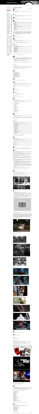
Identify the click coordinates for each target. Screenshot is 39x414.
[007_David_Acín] (13, 95)
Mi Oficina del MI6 (12, 0)
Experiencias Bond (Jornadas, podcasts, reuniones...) (9, 31)
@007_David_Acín (18, 335)
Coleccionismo (8, 25)
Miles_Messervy (16, 17)
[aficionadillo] (13, 150)
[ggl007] (13, 35)
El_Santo (15, 64)
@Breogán (19, 40)
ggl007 (15, 35)
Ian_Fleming (15, 113)
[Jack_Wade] (13, 9)
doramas (15, 70)
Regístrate (15, 412)
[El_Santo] (13, 64)
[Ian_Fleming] (13, 113)
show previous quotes (16, 66)
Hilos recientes (8, 12)
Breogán (15, 20)
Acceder (7, 10)
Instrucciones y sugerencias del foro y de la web (9, 33)
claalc (15, 146)
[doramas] (13, 70)
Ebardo (15, 190)
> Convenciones (8, 29)
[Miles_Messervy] (13, 17)
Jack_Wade (15, 9)
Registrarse (10, 10)
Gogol (15, 334)
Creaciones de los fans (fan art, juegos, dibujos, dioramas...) (9, 27)
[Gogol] (13, 334)
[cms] (13, 14)
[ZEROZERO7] (13, 44)
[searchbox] (30, 5)
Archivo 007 (9, 0)
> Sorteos (8, 30)
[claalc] (13, 92)
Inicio (7, 0)
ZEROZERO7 (15, 44)
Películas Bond (8, 16)
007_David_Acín (16, 95)
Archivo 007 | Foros (12, 2)
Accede (13, 412)
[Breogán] (13, 20)
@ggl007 (14, 83)
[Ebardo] (13, 190)
